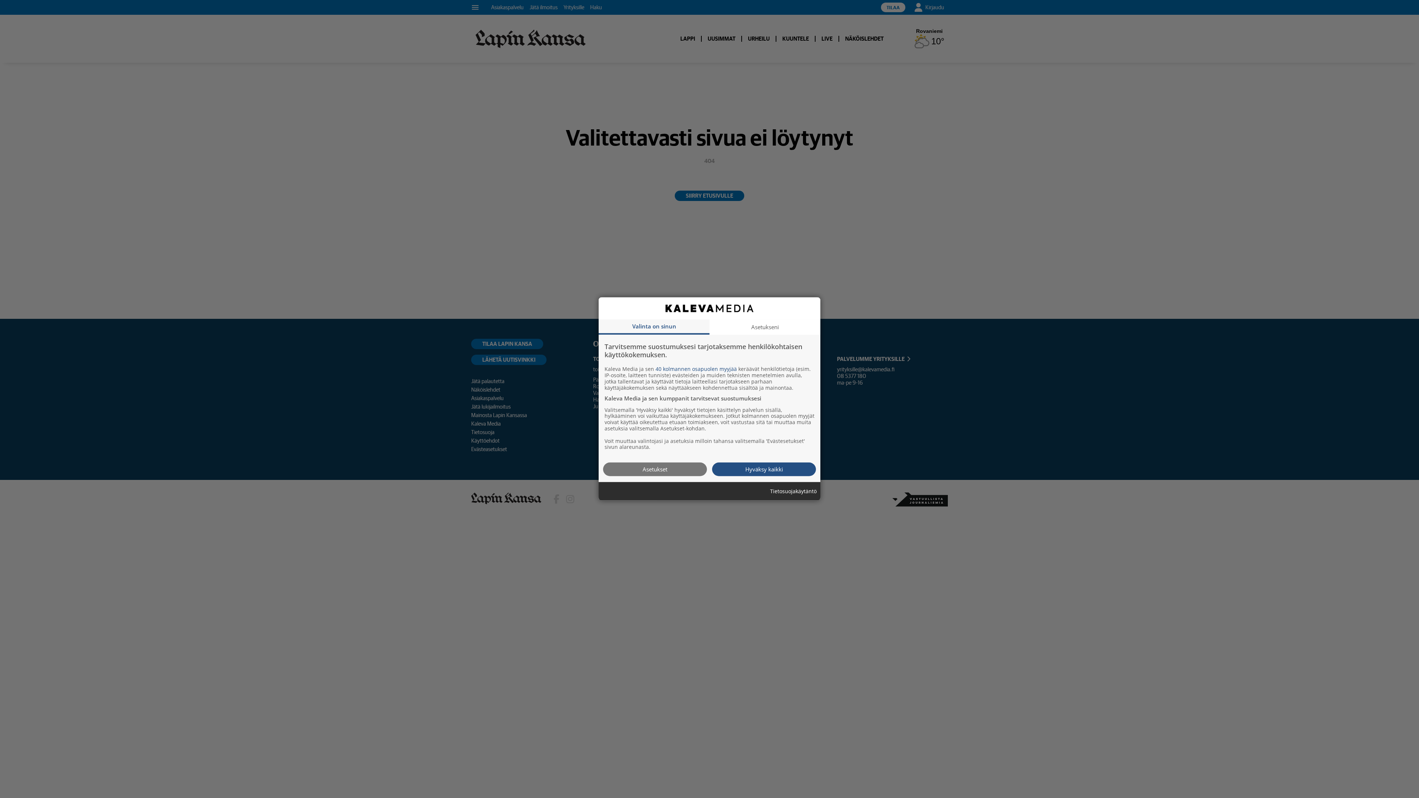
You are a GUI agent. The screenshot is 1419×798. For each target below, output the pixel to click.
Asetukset (655, 469)
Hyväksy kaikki (764, 469)
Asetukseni (765, 327)
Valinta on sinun (654, 326)
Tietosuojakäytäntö (793, 491)
